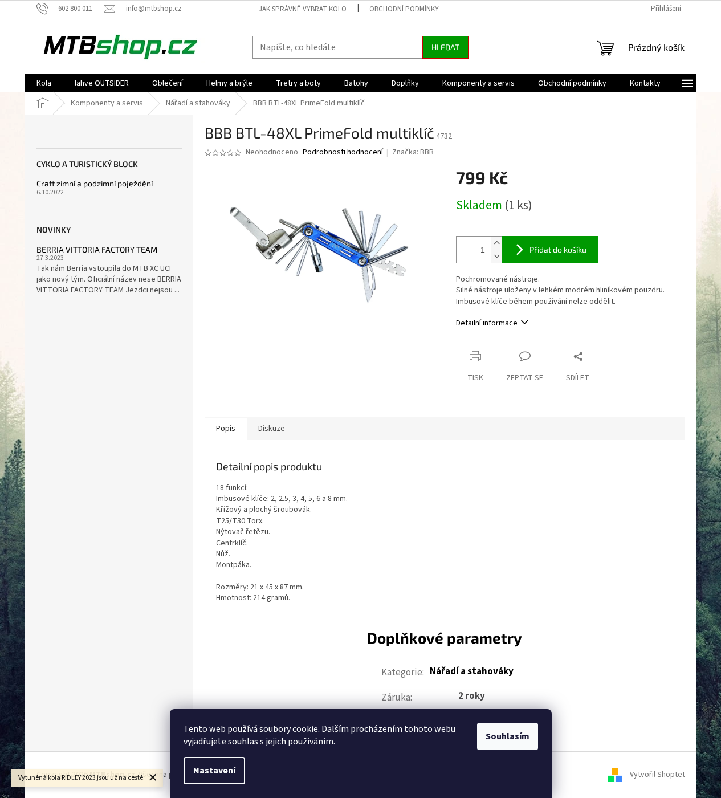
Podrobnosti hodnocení (343, 152)
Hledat (445, 47)
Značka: (413, 152)
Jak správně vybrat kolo (303, 9)
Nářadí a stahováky (472, 671)
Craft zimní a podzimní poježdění (94, 183)
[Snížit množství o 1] (496, 256)
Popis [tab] (225, 428)
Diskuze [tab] (271, 428)
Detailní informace (487, 323)
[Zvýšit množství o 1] (496, 243)
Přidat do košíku (557, 249)
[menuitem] (44, 83)
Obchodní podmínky (404, 9)
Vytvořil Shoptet (657, 774)
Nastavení (214, 770)
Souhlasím (507, 736)
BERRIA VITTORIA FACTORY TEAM (96, 249)
